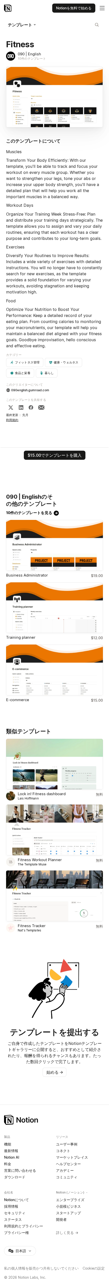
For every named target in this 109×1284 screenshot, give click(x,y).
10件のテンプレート (32, 58)
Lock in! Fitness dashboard (42, 793)
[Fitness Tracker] (54, 895)
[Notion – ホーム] (54, 1120)
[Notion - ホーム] (8, 8)
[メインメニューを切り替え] (102, 8)
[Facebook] (31, 407)
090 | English (29, 54)
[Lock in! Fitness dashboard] (54, 764)
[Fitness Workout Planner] (54, 830)
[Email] (41, 407)
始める (54, 1072)
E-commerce (17, 699)
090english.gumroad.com (30, 390)
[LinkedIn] (21, 407)
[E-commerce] (54, 670)
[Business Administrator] (54, 545)
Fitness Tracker (32, 925)
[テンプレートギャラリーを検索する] (96, 24)
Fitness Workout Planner (40, 859)
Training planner (20, 637)
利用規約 (12, 420)
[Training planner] (54, 607)
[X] (10, 407)
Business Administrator (27, 575)
